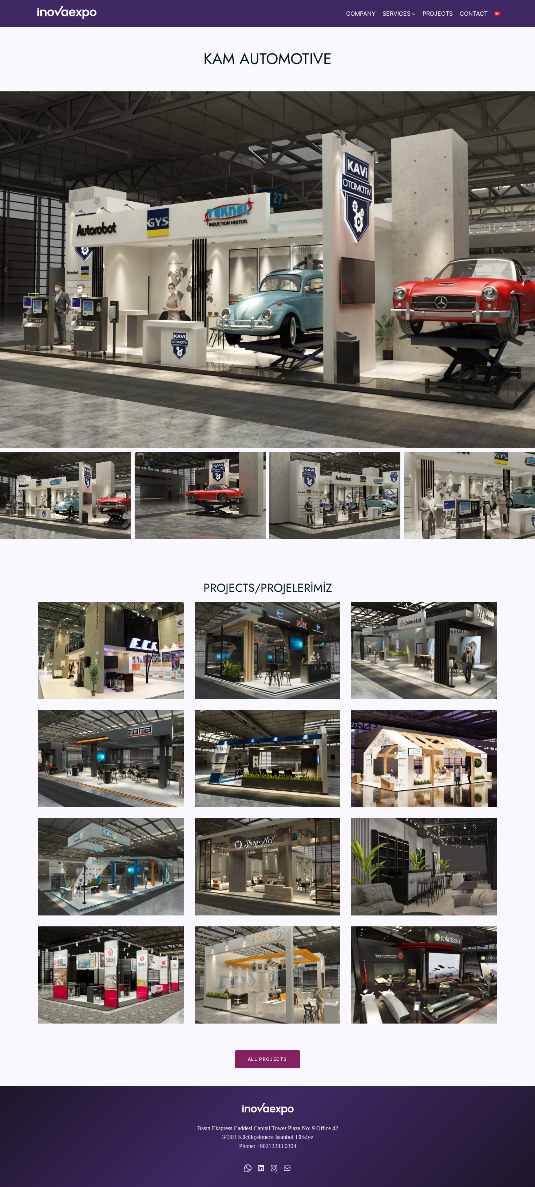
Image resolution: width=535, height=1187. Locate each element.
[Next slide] (529, 269)
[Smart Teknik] (111, 866)
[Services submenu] (414, 13)
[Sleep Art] (268, 866)
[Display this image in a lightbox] (267, 269)
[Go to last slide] (6, 269)
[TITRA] (268, 758)
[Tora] (111, 758)
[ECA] (111, 650)
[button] (65, 495)
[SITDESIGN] (424, 866)
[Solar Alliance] (424, 758)
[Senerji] (111, 975)
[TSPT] (268, 650)
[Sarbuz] (268, 975)
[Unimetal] (424, 650)
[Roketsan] (424, 975)
